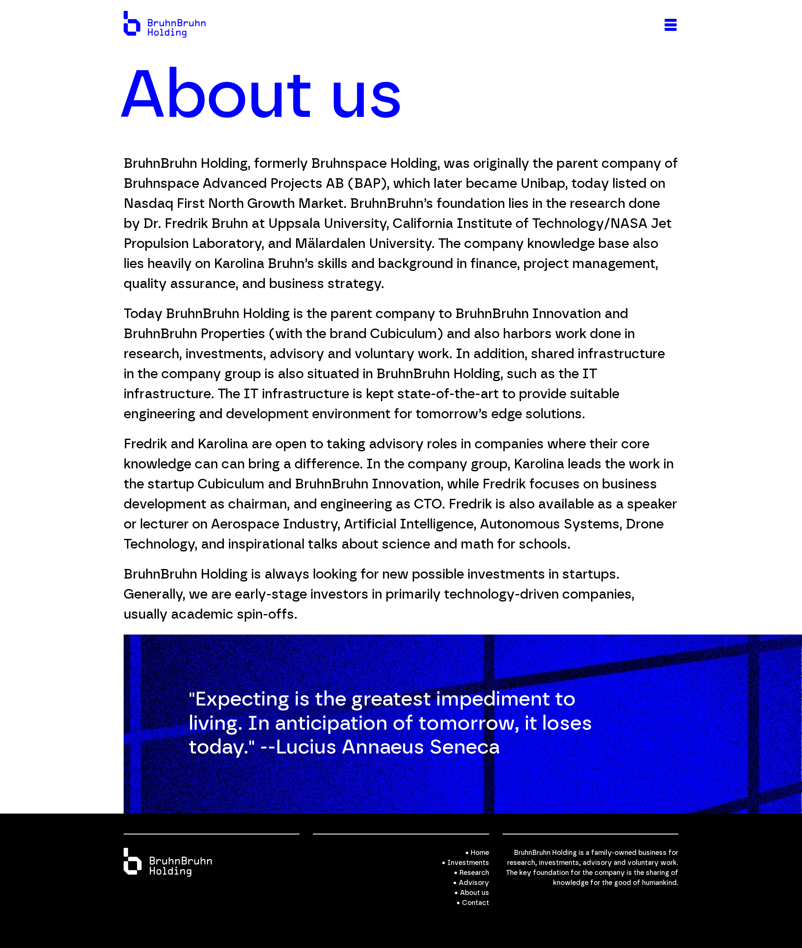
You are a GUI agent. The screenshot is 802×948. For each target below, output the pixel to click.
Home (480, 852)
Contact (475, 903)
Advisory (474, 883)
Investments (468, 863)
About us (474, 893)
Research (474, 873)
